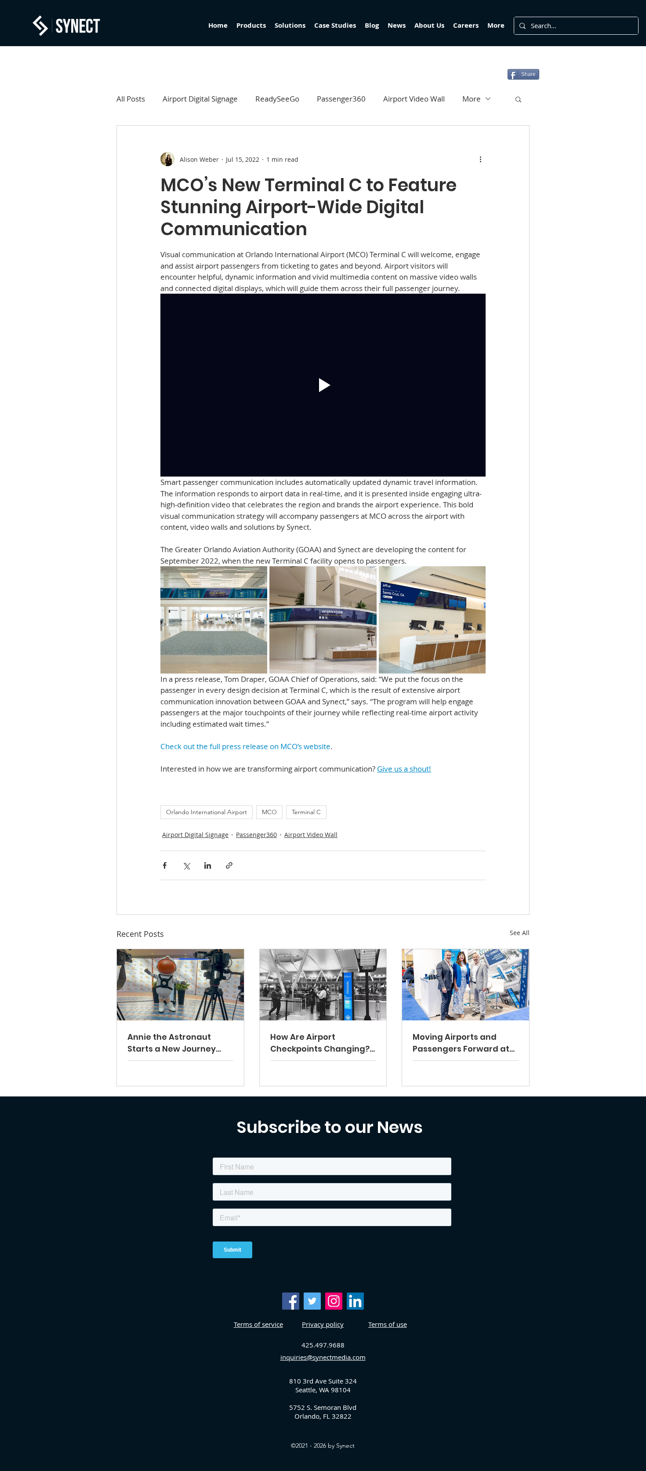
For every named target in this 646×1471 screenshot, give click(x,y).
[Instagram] (333, 1301)
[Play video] (323, 385)
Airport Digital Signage (200, 99)
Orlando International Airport (206, 812)
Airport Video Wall (414, 99)
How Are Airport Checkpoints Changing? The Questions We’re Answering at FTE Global (320, 1043)
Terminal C (306, 812)
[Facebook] (290, 1301)
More (471, 99)
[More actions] (480, 159)
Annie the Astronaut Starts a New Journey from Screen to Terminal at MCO (178, 1043)
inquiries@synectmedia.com (323, 1357)
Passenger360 (341, 99)
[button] (518, 98)
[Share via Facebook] (164, 865)
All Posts (130, 99)
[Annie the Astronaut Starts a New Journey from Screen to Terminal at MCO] (180, 984)
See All (520, 932)
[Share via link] (229, 865)
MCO (269, 812)
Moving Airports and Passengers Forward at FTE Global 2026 (461, 1043)
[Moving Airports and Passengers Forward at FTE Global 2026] (465, 984)
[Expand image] (213, 619)
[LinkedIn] (355, 1301)
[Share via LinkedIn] (207, 865)
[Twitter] (312, 1301)
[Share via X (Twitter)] (186, 865)
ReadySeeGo (277, 99)
